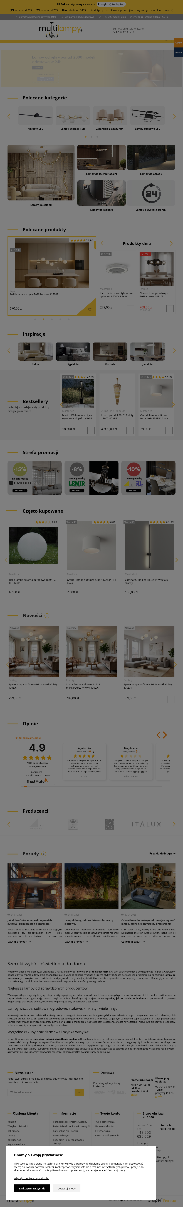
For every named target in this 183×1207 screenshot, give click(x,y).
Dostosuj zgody (67, 1188)
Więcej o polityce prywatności (31, 1178)
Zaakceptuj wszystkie (32, 1188)
